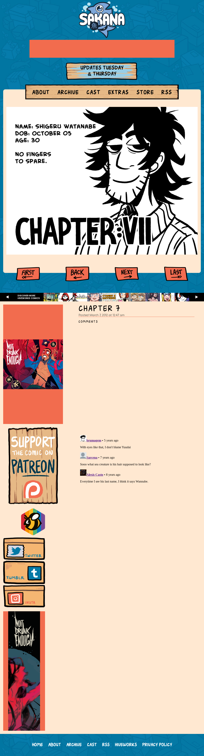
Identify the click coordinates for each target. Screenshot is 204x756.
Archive (68, 93)
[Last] (176, 274)
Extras (118, 93)
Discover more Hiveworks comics (29, 297)
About (41, 93)
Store (145, 93)
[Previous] (77, 274)
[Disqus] (138, 377)
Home (37, 745)
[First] (28, 274)
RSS (166, 93)
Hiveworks (126, 745)
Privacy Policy (157, 745)
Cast (93, 93)
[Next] (127, 274)
